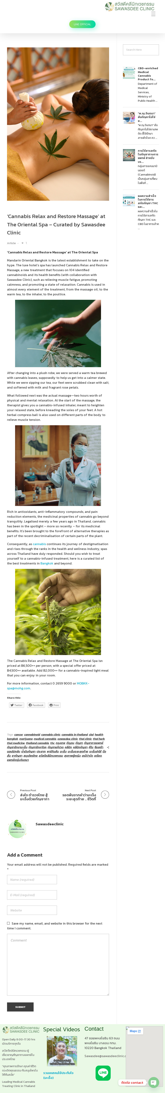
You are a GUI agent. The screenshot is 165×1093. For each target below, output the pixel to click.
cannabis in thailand (75, 734)
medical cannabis (45, 739)
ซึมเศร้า (99, 747)
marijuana (26, 739)
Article (11, 243)
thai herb (99, 739)
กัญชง (70, 743)
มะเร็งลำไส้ (95, 751)
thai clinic (85, 739)
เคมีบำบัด (87, 756)
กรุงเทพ (60, 743)
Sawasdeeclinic (50, 824)
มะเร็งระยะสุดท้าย (78, 751)
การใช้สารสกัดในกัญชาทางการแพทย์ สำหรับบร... (148, 156)
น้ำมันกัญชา (28, 751)
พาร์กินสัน (53, 751)
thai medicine (16, 743)
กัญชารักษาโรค (37, 747)
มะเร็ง (63, 751)
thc (52, 743)
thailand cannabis (37, 743)
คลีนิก (68, 747)
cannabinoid (32, 734)
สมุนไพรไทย (31, 756)
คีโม (91, 747)
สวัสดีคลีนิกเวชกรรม (51, 756)
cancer (18, 734)
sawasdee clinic (68, 739)
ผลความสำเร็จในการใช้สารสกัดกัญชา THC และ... (148, 201)
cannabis (39, 543)
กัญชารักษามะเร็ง (17, 747)
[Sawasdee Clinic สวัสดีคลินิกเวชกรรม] (129, 6)
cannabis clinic (50, 734)
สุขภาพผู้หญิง (72, 756)
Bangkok (46, 563)
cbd (91, 734)
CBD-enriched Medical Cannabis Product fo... (148, 74)
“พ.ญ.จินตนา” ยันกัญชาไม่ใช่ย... (147, 117)
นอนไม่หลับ (13, 751)
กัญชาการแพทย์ (93, 743)
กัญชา (79, 743)
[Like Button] (22, 243)
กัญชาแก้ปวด (56, 747)
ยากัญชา (17, 756)
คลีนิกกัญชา (80, 747)
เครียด (98, 756)
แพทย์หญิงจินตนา (18, 760)
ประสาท (41, 751)
